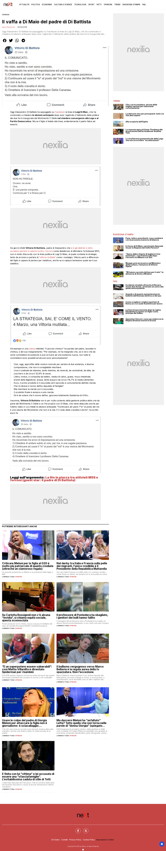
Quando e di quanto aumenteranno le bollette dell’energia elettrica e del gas (143, 295)
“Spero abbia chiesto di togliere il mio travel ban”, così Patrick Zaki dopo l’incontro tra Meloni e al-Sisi (143, 255)
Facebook (60, 112)
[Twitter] (84, 829)
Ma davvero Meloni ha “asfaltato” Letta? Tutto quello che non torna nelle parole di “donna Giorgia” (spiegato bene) (81, 723)
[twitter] (10, 42)
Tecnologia (80, 4)
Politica (35, 4)
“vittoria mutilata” (47, 257)
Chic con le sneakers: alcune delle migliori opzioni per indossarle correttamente (141, 106)
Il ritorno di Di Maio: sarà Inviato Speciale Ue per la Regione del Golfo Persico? (144, 247)
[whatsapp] (17, 42)
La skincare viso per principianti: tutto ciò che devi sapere (145, 114)
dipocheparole (8, 27)
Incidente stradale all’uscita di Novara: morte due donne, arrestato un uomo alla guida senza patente (145, 286)
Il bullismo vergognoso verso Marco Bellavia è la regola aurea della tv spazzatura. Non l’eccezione (80, 669)
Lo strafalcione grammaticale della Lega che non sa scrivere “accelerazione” (144, 139)
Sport (91, 4)
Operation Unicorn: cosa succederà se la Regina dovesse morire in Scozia (144, 320)
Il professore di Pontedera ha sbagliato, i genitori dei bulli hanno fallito (82, 616)
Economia (47, 4)
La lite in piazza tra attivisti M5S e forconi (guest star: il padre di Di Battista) (54, 479)
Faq (144, 4)
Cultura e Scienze (63, 4)
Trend (117, 4)
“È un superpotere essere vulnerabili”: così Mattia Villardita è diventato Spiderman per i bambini (27, 669)
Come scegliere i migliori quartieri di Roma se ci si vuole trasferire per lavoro (144, 303)
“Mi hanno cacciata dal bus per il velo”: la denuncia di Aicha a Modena (144, 273)
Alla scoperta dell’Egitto (137, 122)
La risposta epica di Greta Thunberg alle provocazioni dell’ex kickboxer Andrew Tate (144, 131)
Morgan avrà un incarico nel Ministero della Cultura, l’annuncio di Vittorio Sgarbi (143, 264)
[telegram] (23, 42)
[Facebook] (76, 829)
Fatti (99, 4)
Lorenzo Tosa (8, 577)
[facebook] (4, 42)
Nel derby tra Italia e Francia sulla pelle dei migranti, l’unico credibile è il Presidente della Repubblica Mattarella (82, 566)
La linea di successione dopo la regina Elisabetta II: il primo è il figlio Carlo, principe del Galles (143, 311)
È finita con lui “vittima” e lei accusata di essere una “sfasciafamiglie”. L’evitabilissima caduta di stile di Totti (28, 777)
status (32, 348)
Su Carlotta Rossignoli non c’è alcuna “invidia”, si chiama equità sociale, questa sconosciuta (26, 618)
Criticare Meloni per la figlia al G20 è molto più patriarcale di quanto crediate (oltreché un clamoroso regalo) (27, 566)
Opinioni (108, 4)
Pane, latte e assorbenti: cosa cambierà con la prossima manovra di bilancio (144, 239)
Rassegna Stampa (131, 4)
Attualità (24, 4)
